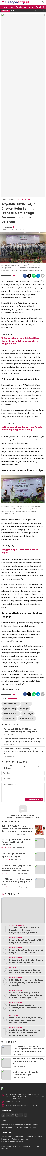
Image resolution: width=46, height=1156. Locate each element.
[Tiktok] (25, 1115)
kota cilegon (27, 713)
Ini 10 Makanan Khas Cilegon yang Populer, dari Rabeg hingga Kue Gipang (22, 428)
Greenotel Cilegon (11, 703)
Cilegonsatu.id (8, 199)
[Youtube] (21, 1115)
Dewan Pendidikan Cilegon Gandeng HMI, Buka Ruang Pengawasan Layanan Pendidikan (25, 1020)
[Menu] (3, 2)
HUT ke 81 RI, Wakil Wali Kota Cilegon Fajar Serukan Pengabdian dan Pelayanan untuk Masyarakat (17, 828)
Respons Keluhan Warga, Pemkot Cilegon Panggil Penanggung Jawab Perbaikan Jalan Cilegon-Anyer (25, 995)
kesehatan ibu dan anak (11, 713)
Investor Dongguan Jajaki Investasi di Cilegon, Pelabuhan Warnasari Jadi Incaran (26, 1007)
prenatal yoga (9, 718)
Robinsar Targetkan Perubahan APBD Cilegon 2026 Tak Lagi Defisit (26, 941)
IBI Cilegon (24, 708)
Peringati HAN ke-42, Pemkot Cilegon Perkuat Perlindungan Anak (26, 961)
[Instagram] (17, 1115)
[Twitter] (29, 276)
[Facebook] (25, 276)
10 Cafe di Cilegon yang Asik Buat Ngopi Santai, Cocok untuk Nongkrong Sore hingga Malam (20, 341)
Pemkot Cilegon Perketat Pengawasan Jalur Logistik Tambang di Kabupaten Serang (24, 740)
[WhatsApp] (34, 276)
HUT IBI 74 (26, 703)
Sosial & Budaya (25, 199)
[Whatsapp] (8, 1115)
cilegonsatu (6, 227)
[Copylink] (43, 276)
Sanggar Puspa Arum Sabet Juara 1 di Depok (20, 551)
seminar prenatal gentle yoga (27, 718)
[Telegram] (38, 276)
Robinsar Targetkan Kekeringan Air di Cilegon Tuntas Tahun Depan (26, 951)
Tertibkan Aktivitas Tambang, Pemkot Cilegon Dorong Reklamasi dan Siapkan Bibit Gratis (24, 751)
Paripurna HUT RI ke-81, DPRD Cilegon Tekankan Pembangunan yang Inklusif (21, 730)
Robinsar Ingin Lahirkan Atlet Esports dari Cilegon (14, 855)
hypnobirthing (9, 708)
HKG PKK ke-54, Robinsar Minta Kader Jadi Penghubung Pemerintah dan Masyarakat (26, 982)
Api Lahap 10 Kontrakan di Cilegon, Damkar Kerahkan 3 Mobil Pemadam (17, 842)
